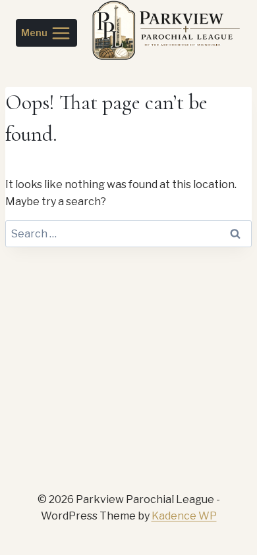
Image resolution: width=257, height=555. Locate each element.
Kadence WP (184, 516)
